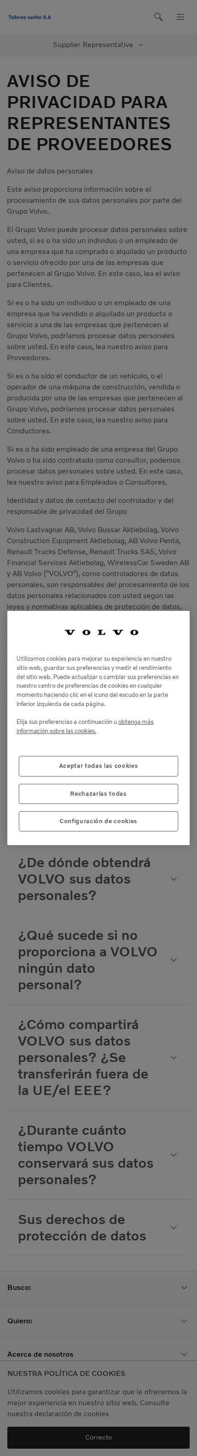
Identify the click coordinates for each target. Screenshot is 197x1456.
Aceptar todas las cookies (98, 765)
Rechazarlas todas (98, 793)
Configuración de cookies (98, 821)
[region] (98, 728)
